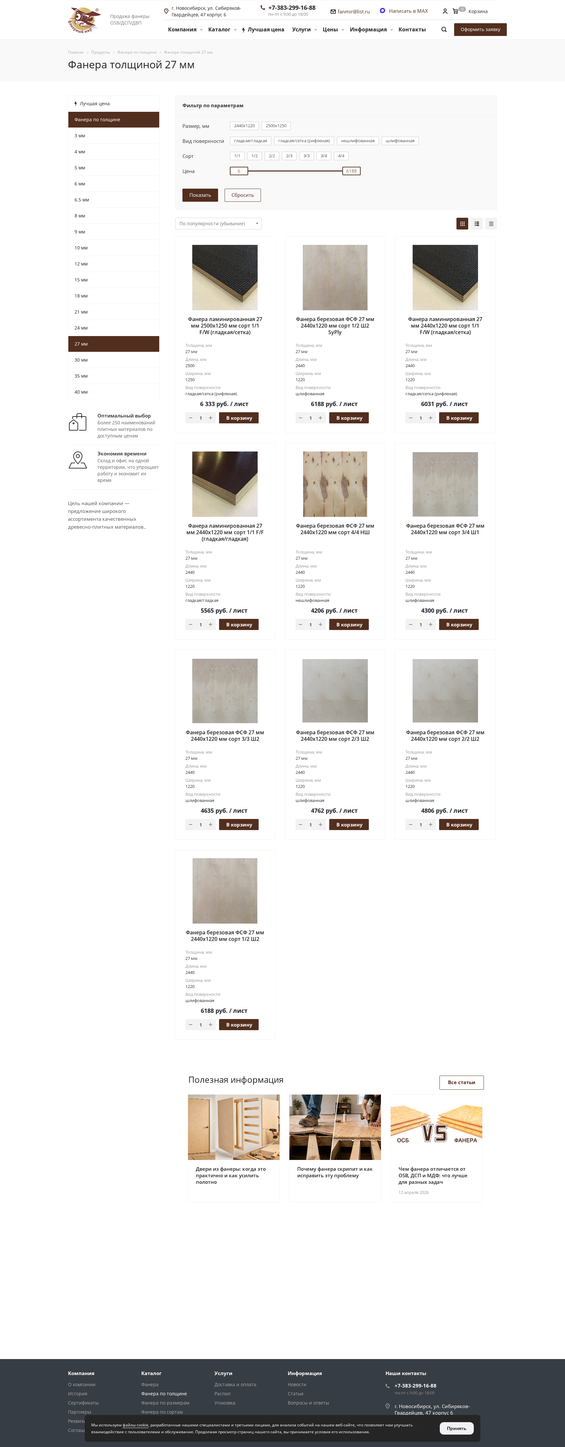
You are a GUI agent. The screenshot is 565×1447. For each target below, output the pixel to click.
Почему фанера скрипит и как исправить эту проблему (335, 1172)
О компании (81, 1384)
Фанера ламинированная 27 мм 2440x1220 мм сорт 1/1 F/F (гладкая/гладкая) (225, 532)
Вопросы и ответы (308, 1403)
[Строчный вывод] (477, 224)
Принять (457, 1428)
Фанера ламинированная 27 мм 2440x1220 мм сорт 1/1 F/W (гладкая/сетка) (445, 325)
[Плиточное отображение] (462, 224)
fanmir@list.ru (354, 11)
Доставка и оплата (235, 1384)
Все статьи (461, 1082)
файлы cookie (135, 1425)
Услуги (223, 1373)
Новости (297, 1384)
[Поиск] (444, 29)
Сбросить (242, 195)
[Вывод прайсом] (491, 224)
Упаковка (224, 1403)
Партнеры (79, 1412)
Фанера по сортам (162, 1412)
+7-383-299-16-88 (292, 7)
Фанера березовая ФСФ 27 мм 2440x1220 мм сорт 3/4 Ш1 (445, 529)
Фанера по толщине (164, 1393)
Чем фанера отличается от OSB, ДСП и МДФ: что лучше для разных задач (433, 1175)
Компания (81, 1373)
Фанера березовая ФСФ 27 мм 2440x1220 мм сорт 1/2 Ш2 (225, 936)
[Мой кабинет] (445, 12)
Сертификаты (83, 1403)
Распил (222, 1393)
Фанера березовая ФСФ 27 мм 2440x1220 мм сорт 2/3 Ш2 (335, 735)
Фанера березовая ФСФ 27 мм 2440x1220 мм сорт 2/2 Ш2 (445, 735)
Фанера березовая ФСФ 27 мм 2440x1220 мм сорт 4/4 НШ (335, 529)
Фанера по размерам (165, 1403)
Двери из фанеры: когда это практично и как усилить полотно (231, 1175)
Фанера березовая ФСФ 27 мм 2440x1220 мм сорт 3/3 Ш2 (225, 735)
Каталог (151, 1373)
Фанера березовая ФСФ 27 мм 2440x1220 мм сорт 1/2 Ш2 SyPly (335, 325)
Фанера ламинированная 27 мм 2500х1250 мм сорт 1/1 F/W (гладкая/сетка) (225, 325)
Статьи (295, 1393)
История (77, 1393)
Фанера (150, 1384)
